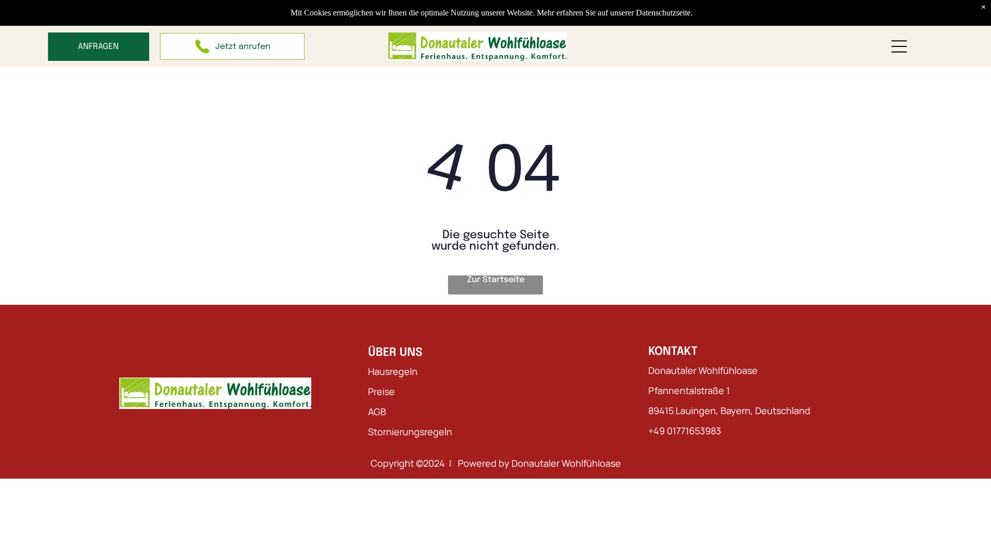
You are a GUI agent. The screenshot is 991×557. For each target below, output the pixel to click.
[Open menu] (899, 46)
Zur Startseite (495, 279)
